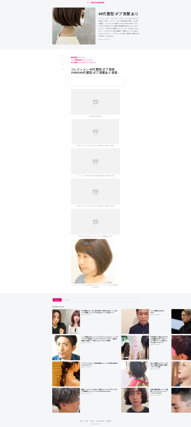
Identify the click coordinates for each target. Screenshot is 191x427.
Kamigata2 (100, 39)
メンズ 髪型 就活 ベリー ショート (82, 60)
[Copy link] (62, 69)
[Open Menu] (88, 2)
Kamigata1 (83, 393)
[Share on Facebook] (62, 56)
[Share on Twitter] (62, 60)
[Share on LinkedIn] (62, 65)
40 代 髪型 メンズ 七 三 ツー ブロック (83, 62)
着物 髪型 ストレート (78, 57)
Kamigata (83, 367)
